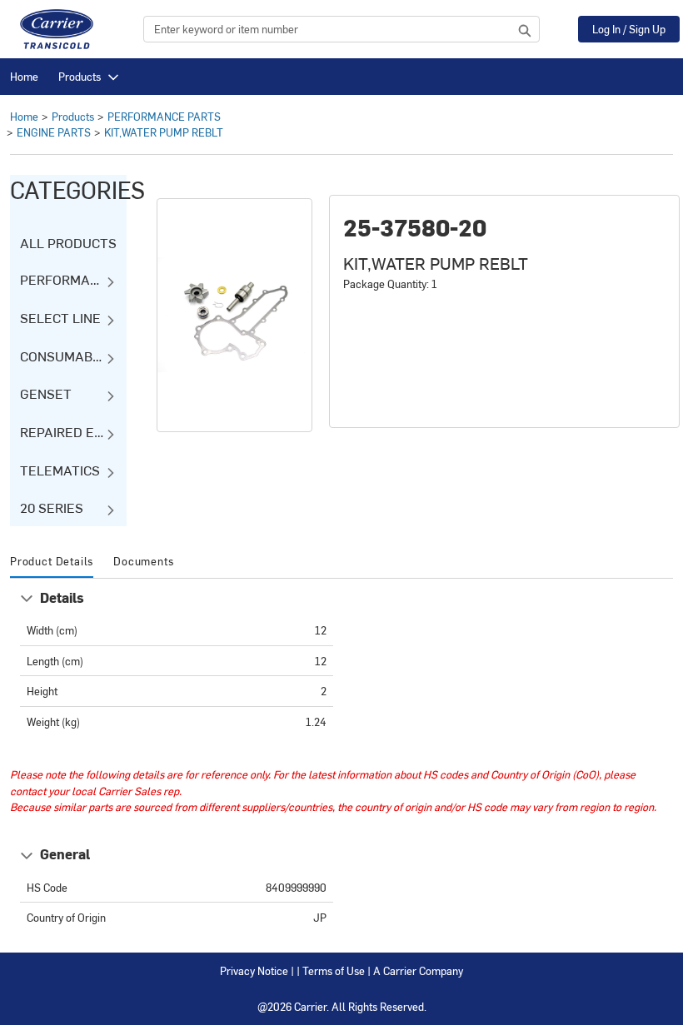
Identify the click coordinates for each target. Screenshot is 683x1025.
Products (79, 76)
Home (24, 76)
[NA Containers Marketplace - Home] (57, 29)
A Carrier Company (418, 970)
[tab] (51, 562)
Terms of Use (333, 970)
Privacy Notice (254, 970)
